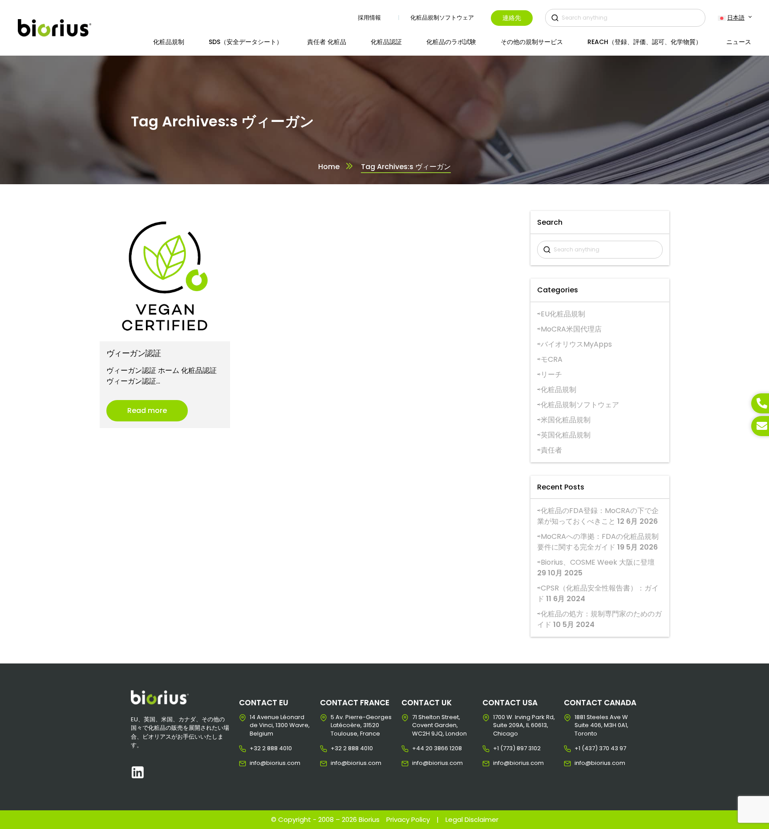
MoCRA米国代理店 (571, 329)
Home (329, 167)
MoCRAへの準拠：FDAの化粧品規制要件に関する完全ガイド (598, 541)
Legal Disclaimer (471, 819)
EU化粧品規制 (563, 314)
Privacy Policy (408, 819)
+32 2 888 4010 (256, 748)
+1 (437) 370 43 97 (581, 748)
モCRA (552, 359)
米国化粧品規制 (566, 420)
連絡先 (511, 17)
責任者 (551, 450)
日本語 (736, 17)
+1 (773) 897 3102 (500, 748)
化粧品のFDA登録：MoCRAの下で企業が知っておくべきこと (598, 515)
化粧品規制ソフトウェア (580, 405)
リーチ (551, 374)
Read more (147, 410)
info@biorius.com (256, 763)
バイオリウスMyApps (576, 344)
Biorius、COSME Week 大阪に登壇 (598, 562)
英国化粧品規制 (566, 435)
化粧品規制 (558, 389)
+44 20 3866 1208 (419, 748)
